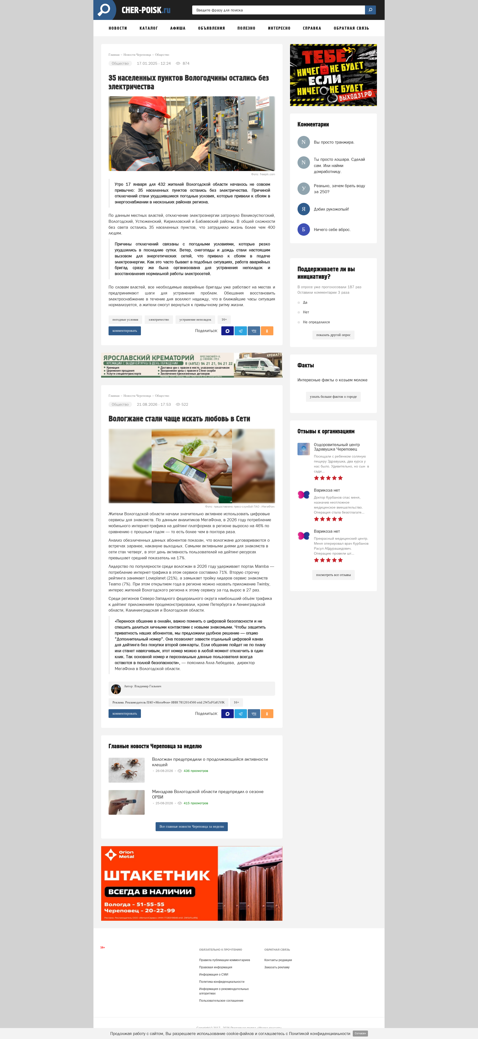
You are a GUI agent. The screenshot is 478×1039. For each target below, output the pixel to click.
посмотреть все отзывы (333, 575)
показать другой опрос (333, 335)
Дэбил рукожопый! (331, 209)
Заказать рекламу (277, 967)
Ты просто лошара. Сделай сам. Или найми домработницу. (339, 165)
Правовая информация (215, 967)
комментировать (125, 331)
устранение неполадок (195, 319)
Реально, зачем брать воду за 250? (339, 188)
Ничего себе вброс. (332, 229)
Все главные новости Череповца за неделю (192, 826)
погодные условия (125, 319)
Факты (306, 365)
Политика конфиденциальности (221, 981)
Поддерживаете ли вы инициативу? (326, 273)
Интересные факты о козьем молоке (332, 379)
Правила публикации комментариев (224, 960)
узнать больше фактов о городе (333, 397)
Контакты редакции (278, 960)
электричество (159, 319)
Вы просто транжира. (334, 142)
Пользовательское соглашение (221, 1000)
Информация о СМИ (213, 974)
